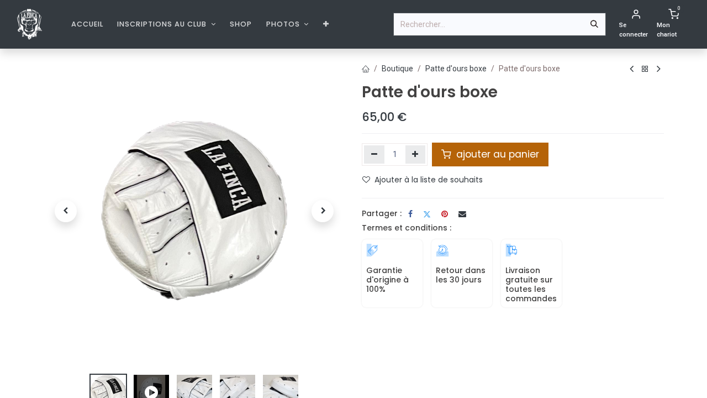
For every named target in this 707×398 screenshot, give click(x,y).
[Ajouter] (415, 154)
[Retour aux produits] (645, 69)
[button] (65, 211)
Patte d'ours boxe (456, 68)
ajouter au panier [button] (496, 154)
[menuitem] (87, 24)
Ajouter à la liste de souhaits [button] (428, 179)
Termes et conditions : (406, 227)
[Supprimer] (374, 154)
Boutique (397, 68)
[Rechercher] (594, 24)
